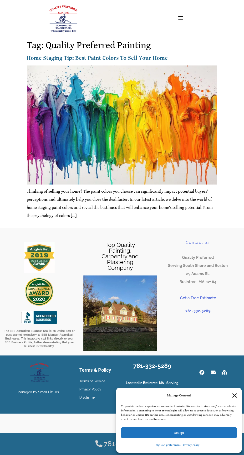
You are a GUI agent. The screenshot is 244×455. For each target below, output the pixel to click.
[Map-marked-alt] (224, 372)
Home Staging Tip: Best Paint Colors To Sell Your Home (97, 58)
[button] (234, 395)
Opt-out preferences (168, 444)
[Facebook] (202, 372)
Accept (179, 433)
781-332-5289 (197, 311)
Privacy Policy (191, 444)
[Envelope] (213, 372)
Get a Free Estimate (198, 298)
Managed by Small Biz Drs (38, 392)
